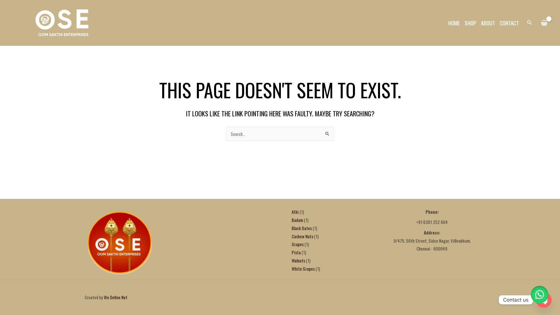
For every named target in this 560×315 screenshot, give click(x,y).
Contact (509, 23)
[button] (529, 23)
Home (454, 23)
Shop (470, 23)
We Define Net (115, 297)
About (488, 23)
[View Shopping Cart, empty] (544, 23)
